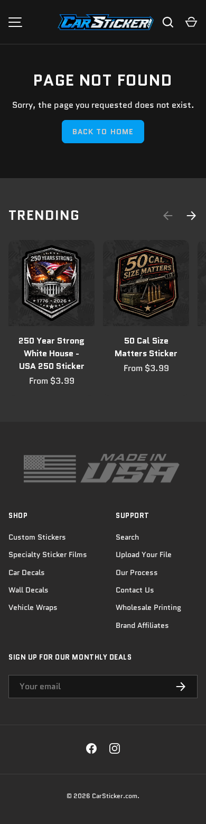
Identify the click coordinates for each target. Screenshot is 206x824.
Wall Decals (28, 590)
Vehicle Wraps (33, 607)
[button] (191, 22)
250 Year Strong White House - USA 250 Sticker (51, 353)
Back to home (103, 131)
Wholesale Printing (148, 607)
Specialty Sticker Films (47, 554)
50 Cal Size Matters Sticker (146, 347)
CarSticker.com (114, 795)
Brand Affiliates (142, 625)
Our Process (137, 572)
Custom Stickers (37, 537)
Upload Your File (144, 554)
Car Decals (26, 572)
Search (127, 537)
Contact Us (135, 590)
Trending (44, 215)
